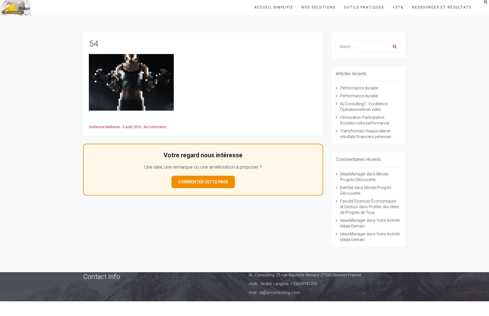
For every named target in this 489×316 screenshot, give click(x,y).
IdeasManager (353, 174)
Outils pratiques (364, 7)
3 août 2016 (132, 127)
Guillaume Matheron (105, 127)
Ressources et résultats (441, 7)
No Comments (155, 127)
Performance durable (359, 88)
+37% (398, 7)
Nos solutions (318, 7)
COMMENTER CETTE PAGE (203, 182)
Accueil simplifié (273, 7)
